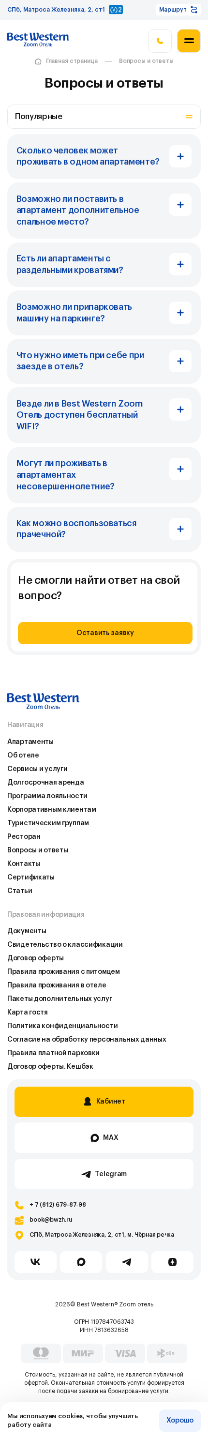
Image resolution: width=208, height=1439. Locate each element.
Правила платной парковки (53, 1053)
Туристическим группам (48, 823)
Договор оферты (35, 958)
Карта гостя (27, 1012)
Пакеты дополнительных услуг (59, 998)
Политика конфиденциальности (62, 1026)
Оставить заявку (105, 632)
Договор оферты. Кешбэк (50, 1066)
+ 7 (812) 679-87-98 (58, 1205)
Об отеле (23, 755)
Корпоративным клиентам (51, 809)
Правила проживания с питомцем (63, 971)
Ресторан (24, 836)
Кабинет (110, 1101)
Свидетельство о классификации (65, 944)
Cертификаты (31, 877)
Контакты (23, 863)
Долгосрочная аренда (45, 782)
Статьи (19, 890)
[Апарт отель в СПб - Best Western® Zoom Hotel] (38, 41)
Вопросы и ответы (146, 61)
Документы (26, 931)
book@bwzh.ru (51, 1220)
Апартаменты (30, 741)
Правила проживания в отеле (56, 985)
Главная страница (72, 61)
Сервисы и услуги (37, 769)
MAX (110, 1137)
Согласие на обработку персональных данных (86, 1039)
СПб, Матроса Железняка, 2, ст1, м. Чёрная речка (102, 1235)
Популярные (38, 117)
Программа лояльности (47, 796)
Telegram (111, 1174)
